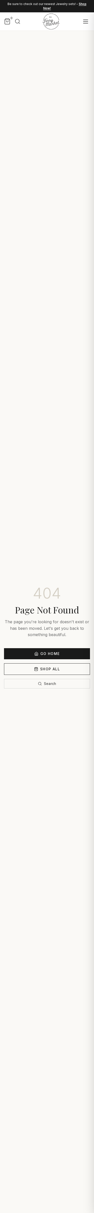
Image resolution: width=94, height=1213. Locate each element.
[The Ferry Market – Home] (51, 21)
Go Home (50, 653)
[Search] (18, 21)
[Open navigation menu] (85, 21)
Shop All (50, 669)
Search (50, 683)
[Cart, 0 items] (7, 21)
